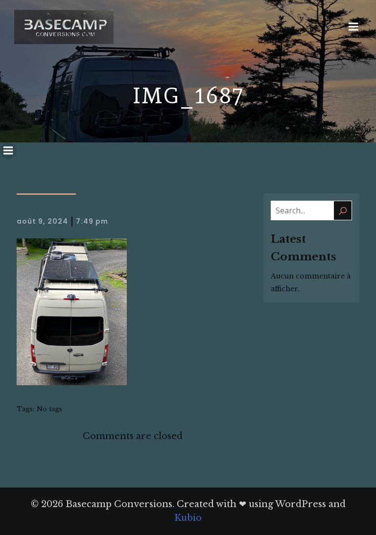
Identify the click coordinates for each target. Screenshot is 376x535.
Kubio (188, 517)
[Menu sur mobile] (353, 27)
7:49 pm (92, 221)
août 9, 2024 (42, 221)
